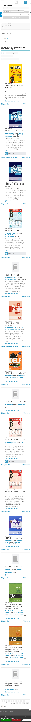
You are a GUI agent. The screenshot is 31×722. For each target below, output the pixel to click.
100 (24, 703)
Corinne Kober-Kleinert (11, 233)
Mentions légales (4, 711)
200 (27, 703)
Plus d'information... (12, 101)
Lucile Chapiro (9, 375)
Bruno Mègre (8, 540)
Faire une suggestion (12, 53)
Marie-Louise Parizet (10, 235)
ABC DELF (17, 329)
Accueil (4, 706)
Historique (16, 2)
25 (17, 703)
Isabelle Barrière (9, 133)
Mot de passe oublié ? (24, 15)
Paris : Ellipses (21, 90)
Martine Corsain (18, 612)
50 (20, 703)
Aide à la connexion (16, 17)
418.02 (7, 39)
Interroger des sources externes (10, 59)
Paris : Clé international (16, 377)
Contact (11, 711)
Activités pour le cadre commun (13, 615)
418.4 (7, 42)
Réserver (27, 104)
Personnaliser (26, 720)
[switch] (18, 10)
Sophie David (8, 90)
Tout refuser (16, 720)
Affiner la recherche (7, 56)
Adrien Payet (21, 375)
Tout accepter (6, 720)
